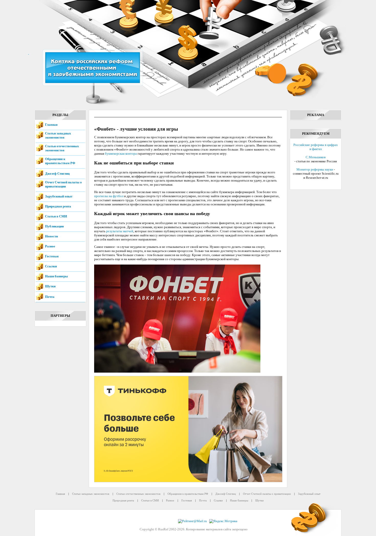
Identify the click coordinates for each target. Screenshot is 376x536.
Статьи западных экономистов (58, 135)
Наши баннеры (56, 276)
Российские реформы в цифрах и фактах (315, 147)
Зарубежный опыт (58, 196)
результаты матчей (119, 231)
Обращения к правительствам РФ (60, 161)
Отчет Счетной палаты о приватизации (63, 184)
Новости (51, 236)
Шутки (50, 286)
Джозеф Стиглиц (57, 173)
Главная (51, 125)
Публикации (54, 226)
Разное (50, 246)
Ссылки (51, 266)
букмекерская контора (121, 153)
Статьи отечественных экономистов (62, 148)
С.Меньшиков (316, 157)
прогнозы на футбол (108, 196)
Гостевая (52, 256)
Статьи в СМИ (56, 216)
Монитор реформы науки (314, 169)
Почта (49, 297)
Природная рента (58, 206)
